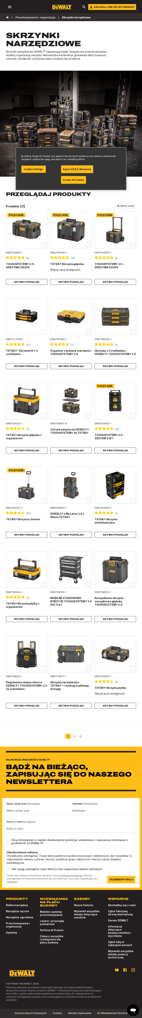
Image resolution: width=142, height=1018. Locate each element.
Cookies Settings (33, 169)
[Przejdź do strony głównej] (62, 7)
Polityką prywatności (71, 875)
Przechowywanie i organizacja (35, 17)
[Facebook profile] (125, 970)
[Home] (7, 17)
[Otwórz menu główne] (9, 7)
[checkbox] (43, 245)
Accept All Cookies (73, 179)
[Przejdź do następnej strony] (80, 736)
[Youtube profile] (117, 970)
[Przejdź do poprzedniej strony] (62, 736)
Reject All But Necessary (77, 169)
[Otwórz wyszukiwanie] (84, 7)
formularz (12, 881)
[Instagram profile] (133, 970)
